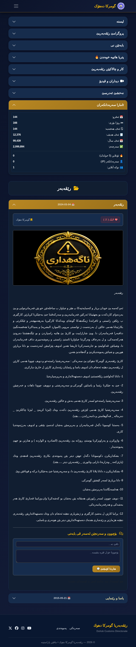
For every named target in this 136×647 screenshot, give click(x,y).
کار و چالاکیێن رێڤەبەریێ (107, 69)
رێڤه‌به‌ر (91, 204)
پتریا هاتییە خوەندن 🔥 (109, 57)
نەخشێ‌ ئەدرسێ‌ (113, 93)
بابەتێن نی (117, 45)
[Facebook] (16, 628)
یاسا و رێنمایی (89, 598)
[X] (10, 628)
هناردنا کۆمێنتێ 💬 (106, 568)
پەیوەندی (61, 628)
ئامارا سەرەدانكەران (110, 105)
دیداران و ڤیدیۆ (109, 81)
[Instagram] (22, 628)
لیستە (120, 21)
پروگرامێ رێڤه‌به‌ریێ (110, 33)
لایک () (108, 219)
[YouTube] (29, 628)
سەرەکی (74, 628)
